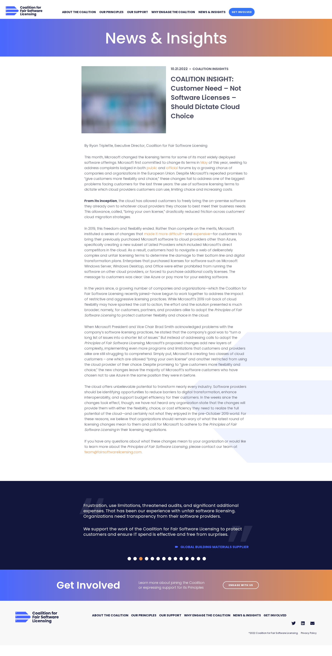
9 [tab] (175, 558)
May (204, 162)
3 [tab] (140, 558)
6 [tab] (157, 558)
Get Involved (242, 12)
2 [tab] (134, 558)
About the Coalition (79, 12)
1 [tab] (129, 558)
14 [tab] (204, 558)
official (171, 167)
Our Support (137, 12)
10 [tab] (180, 558)
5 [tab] (152, 558)
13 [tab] (198, 558)
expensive (201, 233)
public (152, 167)
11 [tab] (186, 558)
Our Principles (111, 12)
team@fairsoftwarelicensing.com (113, 452)
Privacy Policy (309, 633)
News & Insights (212, 12)
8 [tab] (169, 558)
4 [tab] (146, 558)
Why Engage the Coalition (173, 12)
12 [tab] (192, 558)
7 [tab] (163, 558)
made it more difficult (162, 233)
